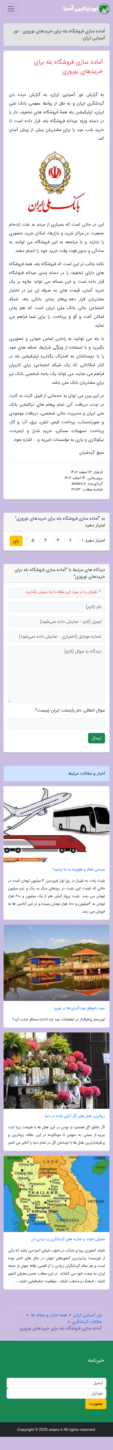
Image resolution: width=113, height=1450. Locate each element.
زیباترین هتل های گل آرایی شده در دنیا (75, 1116)
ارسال (96, 738)
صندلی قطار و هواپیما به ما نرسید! (79, 869)
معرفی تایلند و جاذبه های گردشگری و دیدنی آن (68, 1239)
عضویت (96, 1403)
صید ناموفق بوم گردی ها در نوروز (79, 1008)
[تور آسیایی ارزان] (86, 8)
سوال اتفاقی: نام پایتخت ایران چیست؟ (70, 710)
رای (16, 540)
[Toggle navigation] (11, 8)
